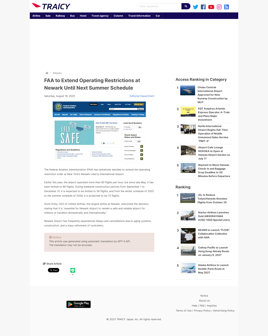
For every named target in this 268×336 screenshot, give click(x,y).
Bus (72, 15)
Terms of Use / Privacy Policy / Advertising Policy (205, 310)
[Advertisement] (134, 44)
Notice (204, 295)
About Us (204, 300)
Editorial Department (142, 96)
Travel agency (100, 15)
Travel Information (139, 15)
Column (118, 15)
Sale (48, 15)
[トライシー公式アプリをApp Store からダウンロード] (49, 304)
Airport (57, 73)
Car (158, 15)
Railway (60, 15)
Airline (36, 15)
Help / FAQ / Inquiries (204, 305)
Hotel (83, 15)
